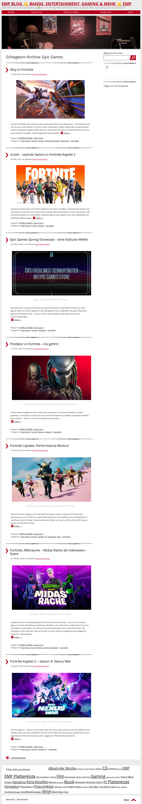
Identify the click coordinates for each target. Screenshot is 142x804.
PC (46, 537)
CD (105, 768)
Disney (119, 769)
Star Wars (94, 786)
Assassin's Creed (82, 769)
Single (70, 786)
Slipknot (85, 787)
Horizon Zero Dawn (52, 141)
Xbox (59, 537)
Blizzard (91, 769)
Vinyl (46, 791)
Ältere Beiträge (17, 757)
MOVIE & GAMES (71, 12)
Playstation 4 (27, 786)
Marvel (52, 782)
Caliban (98, 768)
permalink (75, 141)
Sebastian (58, 787)
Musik (69, 781)
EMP (126, 768)
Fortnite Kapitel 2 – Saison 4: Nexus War (40, 661)
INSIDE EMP (105, 12)
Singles (78, 786)
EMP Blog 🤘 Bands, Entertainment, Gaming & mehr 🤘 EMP (66, 3)
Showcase (42, 330)
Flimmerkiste (70, 777)
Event (33, 647)
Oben (126, 799)
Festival (53, 777)
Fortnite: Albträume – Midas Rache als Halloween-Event (48, 552)
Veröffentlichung (12, 792)
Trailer (118, 787)
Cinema (112, 768)
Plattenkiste (118, 781)
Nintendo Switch (94, 782)
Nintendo (80, 782)
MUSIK (11, 12)
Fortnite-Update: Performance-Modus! (39, 445)
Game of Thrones (83, 777)
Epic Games (25, 141)
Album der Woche (62, 768)
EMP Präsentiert (42, 777)
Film (60, 776)
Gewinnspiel (110, 777)
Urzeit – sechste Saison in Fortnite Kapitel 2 (42, 154)
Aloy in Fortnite (21, 69)
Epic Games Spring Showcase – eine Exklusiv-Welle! (49, 239)
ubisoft (124, 787)
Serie (65, 787)
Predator (48, 432)
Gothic (117, 777)
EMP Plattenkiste (19, 776)
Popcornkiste (44, 786)
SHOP (130, 12)
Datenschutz (10, 799)
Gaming (41, 141)
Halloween (54, 647)
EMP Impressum (22, 799)
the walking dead (108, 786)
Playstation (65, 141)
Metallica (60, 782)
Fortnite (34, 141)
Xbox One (63, 791)
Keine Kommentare (39, 74)
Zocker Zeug (38, 138)
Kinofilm (41, 781)
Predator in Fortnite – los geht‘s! (34, 344)
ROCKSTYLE (36, 12)
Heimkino (19, 782)
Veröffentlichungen (31, 791)
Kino (31, 781)
